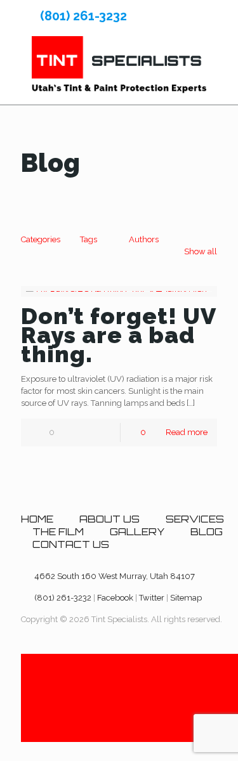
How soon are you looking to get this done (103, 331)
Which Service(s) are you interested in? (109, 265)
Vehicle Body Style (62, 206)
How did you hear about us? (83, 388)
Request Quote (57, 482)
